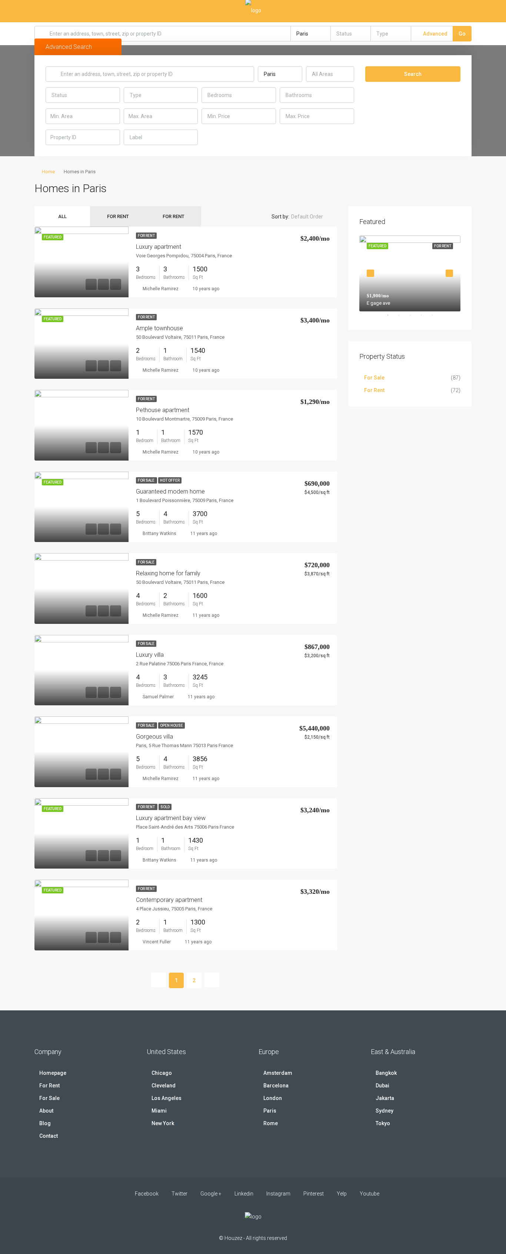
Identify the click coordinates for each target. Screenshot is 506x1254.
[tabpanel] (409, 273)
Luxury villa (150, 654)
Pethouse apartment (162, 410)
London (272, 1098)
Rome (270, 1123)
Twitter (179, 1194)
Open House (171, 725)
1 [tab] (391, 318)
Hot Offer (170, 480)
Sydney (384, 1111)
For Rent (118, 216)
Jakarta (385, 1098)
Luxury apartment (158, 246)
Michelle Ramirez (161, 288)
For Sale (146, 480)
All (62, 216)
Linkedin (243, 1194)
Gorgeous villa (154, 736)
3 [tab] (413, 318)
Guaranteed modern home (170, 491)
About (46, 1111)
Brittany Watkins (159, 533)
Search (413, 74)
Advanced (434, 34)
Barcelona (276, 1086)
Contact (48, 1136)
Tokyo (383, 1123)
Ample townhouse (159, 328)
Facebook (147, 1194)
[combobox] (310, 33)
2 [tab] (402, 318)
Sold (165, 807)
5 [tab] (436, 318)
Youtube (369, 1194)
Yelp (342, 1194)
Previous (370, 273)
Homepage (52, 1073)
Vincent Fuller (157, 941)
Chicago (162, 1073)
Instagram (278, 1194)
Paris (269, 1111)
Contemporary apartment (169, 899)
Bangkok (386, 1073)
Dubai (382, 1086)
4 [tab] (425, 318)
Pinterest (313, 1194)
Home (48, 171)
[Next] (211, 980)
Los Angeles (167, 1098)
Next (449, 273)
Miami (159, 1111)
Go (462, 34)
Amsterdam (277, 1073)
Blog (45, 1123)
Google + (211, 1194)
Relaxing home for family (168, 573)
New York (163, 1123)
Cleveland (164, 1086)
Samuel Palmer (158, 696)
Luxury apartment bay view (171, 818)
